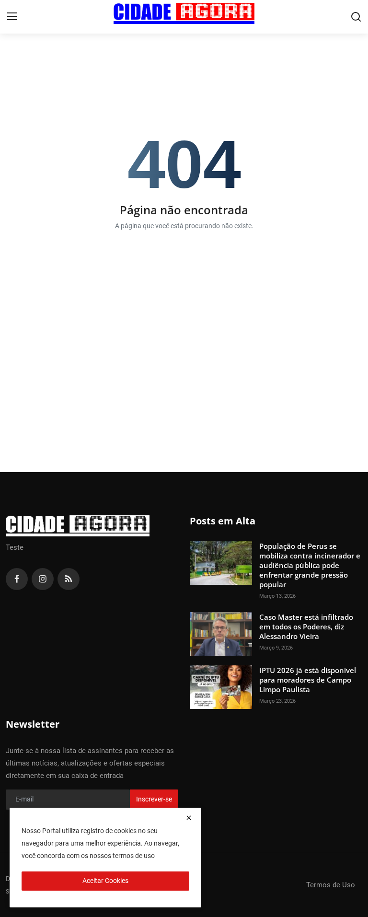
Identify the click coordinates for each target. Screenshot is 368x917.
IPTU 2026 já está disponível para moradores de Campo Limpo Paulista (307, 679)
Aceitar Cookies (105, 880)
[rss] (69, 579)
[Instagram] (43, 579)
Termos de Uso (330, 885)
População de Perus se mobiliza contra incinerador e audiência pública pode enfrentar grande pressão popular (309, 565)
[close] (188, 818)
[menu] (12, 16)
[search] (356, 16)
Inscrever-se (154, 799)
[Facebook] (17, 579)
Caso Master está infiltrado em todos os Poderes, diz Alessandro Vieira (306, 626)
